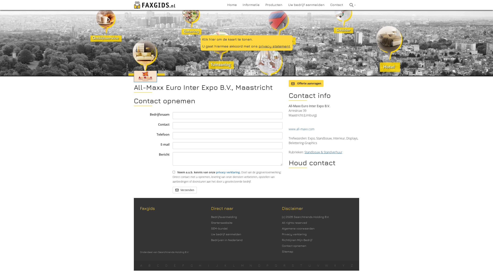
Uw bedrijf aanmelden (226, 234)
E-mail (165, 144)
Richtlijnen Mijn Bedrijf (297, 240)
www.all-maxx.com (301, 129)
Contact (163, 124)
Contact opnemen (294, 245)
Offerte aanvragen (308, 83)
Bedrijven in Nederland (226, 240)
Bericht (164, 154)
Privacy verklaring (294, 234)
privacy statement (274, 46)
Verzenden (187, 190)
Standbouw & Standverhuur (323, 152)
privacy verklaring (228, 172)
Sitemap (287, 251)
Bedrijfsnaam (159, 114)
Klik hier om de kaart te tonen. (227, 39)
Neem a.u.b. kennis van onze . (227, 176)
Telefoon (163, 134)
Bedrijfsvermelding (224, 217)
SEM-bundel (219, 228)
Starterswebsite (221, 222)
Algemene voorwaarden (298, 228)
